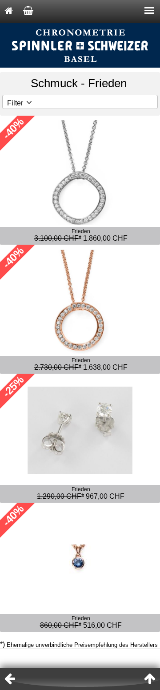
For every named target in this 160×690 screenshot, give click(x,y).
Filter (16, 103)
